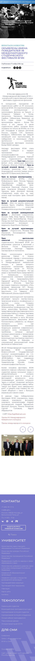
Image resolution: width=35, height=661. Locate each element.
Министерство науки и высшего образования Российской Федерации (15, 547)
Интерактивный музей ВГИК (12, 624)
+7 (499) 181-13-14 (7, 507)
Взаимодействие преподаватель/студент (16, 609)
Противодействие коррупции (12, 583)
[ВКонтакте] (14, 68)
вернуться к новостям (12, 45)
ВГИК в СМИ (6, 641)
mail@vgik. (5, 510)
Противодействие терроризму (12, 586)
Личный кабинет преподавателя (13, 618)
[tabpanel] (17, 445)
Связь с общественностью (11, 638)
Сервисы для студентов (10, 606)
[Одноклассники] (17, 68)
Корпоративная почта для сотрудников (16, 615)
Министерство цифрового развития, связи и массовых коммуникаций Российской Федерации (17, 568)
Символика (5, 635)
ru (9, 510)
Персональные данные (9, 621)
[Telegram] (20, 68)
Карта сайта (5, 591)
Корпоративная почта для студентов (15, 612)
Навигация (5, 589)
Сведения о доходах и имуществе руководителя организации (14, 579)
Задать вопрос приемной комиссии (14, 527)
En (26, 14)
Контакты (4, 594)
